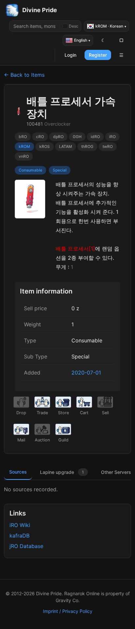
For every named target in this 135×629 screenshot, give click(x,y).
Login (70, 55)
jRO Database (26, 546)
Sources (18, 472)
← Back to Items (24, 74)
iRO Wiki (20, 525)
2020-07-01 (86, 372)
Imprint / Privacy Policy (67, 611)
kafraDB (19, 535)
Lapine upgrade (62, 472)
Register (98, 55)
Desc (73, 26)
